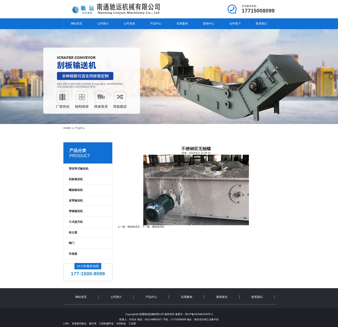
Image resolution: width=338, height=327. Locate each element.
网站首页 (76, 23)
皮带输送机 (76, 200)
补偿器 (73, 253)
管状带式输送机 (79, 168)
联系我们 (261, 23)
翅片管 (92, 323)
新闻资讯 (221, 296)
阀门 (71, 242)
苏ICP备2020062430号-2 (199, 314)
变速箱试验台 (79, 323)
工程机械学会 (106, 323)
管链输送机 (76, 211)
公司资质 (129, 23)
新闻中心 (208, 23)
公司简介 (103, 23)
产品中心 (155, 23)
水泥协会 (121, 323)
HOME (67, 128)
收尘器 (73, 232)
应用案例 (182, 23)
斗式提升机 (76, 221)
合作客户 (235, 23)
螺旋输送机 (76, 189)
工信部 (132, 323)
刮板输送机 (76, 179)
